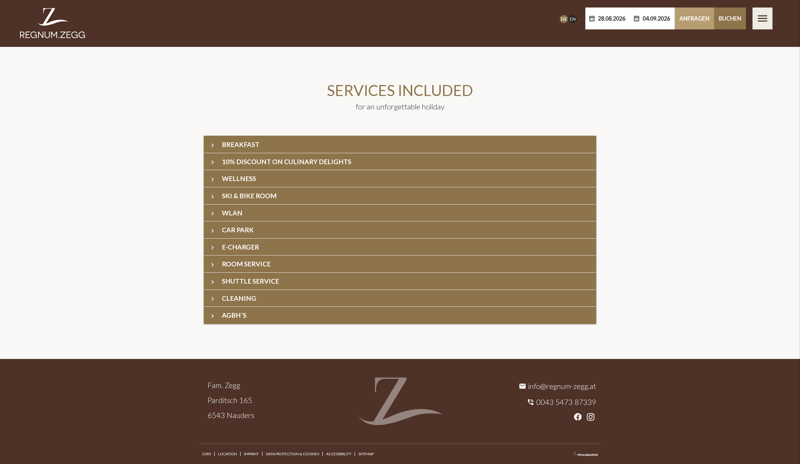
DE (564, 19)
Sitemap (366, 453)
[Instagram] (590, 417)
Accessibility (338, 453)
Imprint (251, 453)
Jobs (206, 453)
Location (227, 453)
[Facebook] (578, 417)
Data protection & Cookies (292, 453)
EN (573, 19)
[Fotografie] (585, 454)
